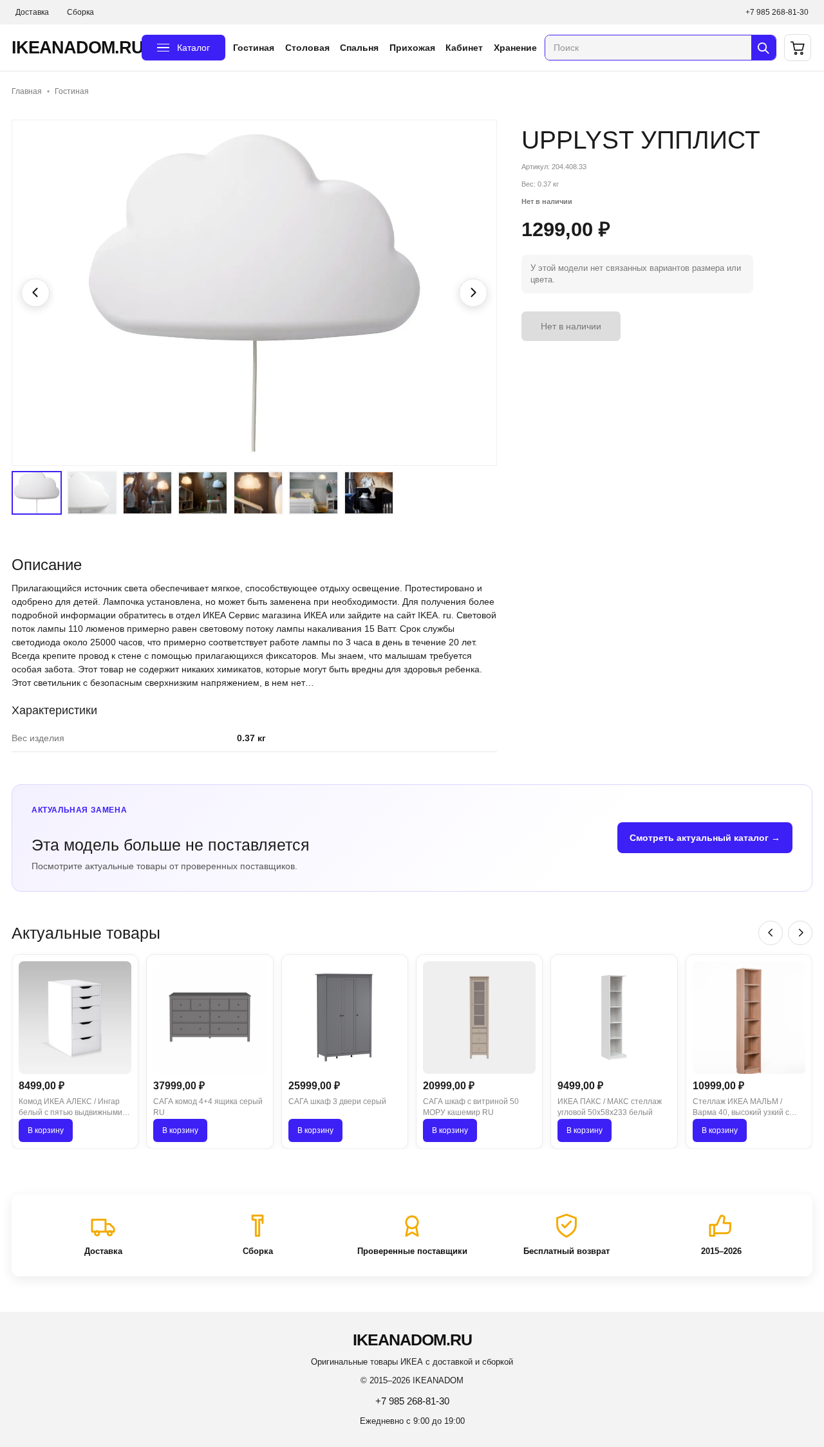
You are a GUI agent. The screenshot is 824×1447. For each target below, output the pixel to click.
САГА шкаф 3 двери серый (337, 1101)
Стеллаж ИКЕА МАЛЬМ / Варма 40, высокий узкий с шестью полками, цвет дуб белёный (741, 1108)
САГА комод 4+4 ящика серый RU (208, 1107)
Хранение (515, 47)
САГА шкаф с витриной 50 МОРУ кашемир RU (471, 1107)
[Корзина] (797, 47)
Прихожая (412, 47)
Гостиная (253, 47)
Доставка (32, 12)
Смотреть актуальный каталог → (705, 838)
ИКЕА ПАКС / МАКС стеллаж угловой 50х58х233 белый (609, 1107)
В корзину (46, 1130)
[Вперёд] (800, 933)
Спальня (359, 47)
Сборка (80, 12)
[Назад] (770, 933)
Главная (27, 91)
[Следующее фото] (473, 293)
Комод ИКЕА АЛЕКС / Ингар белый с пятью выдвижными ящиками (70, 1108)
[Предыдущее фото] (35, 293)
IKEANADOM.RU (73, 48)
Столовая (307, 47)
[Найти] (763, 47)
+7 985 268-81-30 (777, 12)
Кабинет (464, 47)
